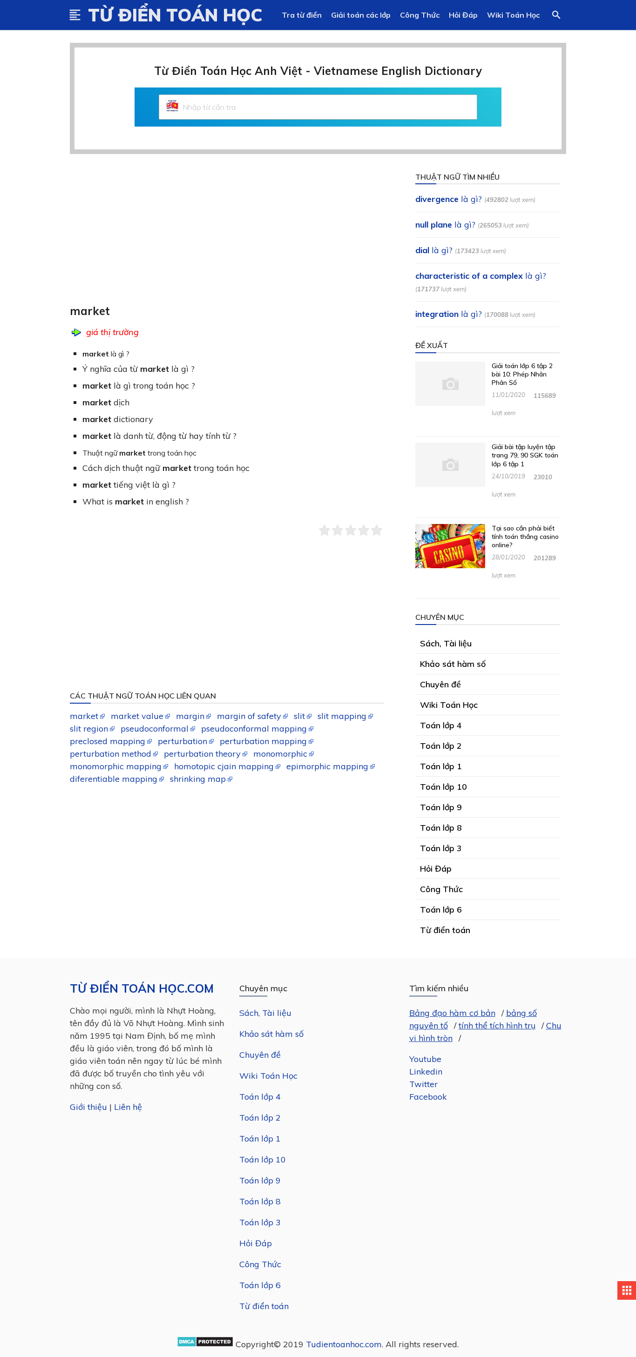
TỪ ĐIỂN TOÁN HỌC (175, 15)
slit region (89, 728)
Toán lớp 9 (260, 1180)
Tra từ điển (302, 15)
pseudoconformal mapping (254, 728)
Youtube (425, 1059)
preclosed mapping (107, 741)
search (556, 14)
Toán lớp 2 (260, 1117)
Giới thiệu (88, 1107)
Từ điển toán (264, 1306)
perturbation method (110, 753)
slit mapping (342, 716)
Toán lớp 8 (260, 1201)
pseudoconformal (155, 728)
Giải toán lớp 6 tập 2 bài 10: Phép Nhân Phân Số (522, 374)
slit (299, 716)
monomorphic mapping (116, 766)
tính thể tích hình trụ (497, 1025)
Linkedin (425, 1071)
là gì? (448, 199)
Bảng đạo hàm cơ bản (452, 1013)
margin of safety (249, 716)
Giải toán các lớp (361, 15)
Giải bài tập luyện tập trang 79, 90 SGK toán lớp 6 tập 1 (525, 455)
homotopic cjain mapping (224, 766)
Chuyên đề (260, 1054)
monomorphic (280, 753)
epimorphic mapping (327, 766)
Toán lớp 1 (260, 1138)
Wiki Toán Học (513, 15)
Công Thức (420, 15)
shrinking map (198, 778)
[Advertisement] (233, 235)
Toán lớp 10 (262, 1159)
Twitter (423, 1084)
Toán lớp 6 (260, 1285)
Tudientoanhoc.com (344, 1344)
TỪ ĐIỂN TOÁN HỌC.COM (142, 988)
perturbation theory (202, 753)
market (84, 716)
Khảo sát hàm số (271, 1033)
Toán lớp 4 (260, 1096)
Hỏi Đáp (463, 15)
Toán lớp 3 (260, 1222)
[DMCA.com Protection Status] (205, 1344)
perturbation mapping (263, 741)
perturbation (182, 741)
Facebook (428, 1096)
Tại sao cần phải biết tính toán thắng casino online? (525, 536)
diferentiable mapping (113, 778)
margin (190, 716)
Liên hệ (128, 1107)
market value (137, 716)
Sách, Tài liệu (265, 1013)
